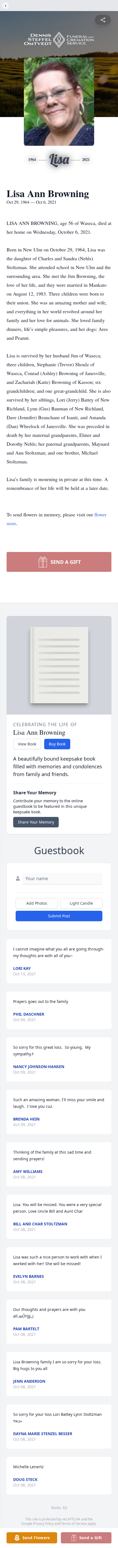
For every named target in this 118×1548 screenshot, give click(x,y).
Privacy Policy (43, 1523)
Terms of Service (74, 1523)
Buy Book (57, 744)
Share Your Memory (36, 822)
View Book (27, 744)
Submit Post (59, 915)
